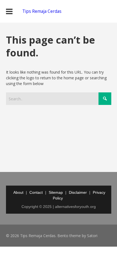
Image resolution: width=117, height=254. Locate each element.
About (18, 192)
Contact (36, 192)
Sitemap (56, 192)
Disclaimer (78, 192)
